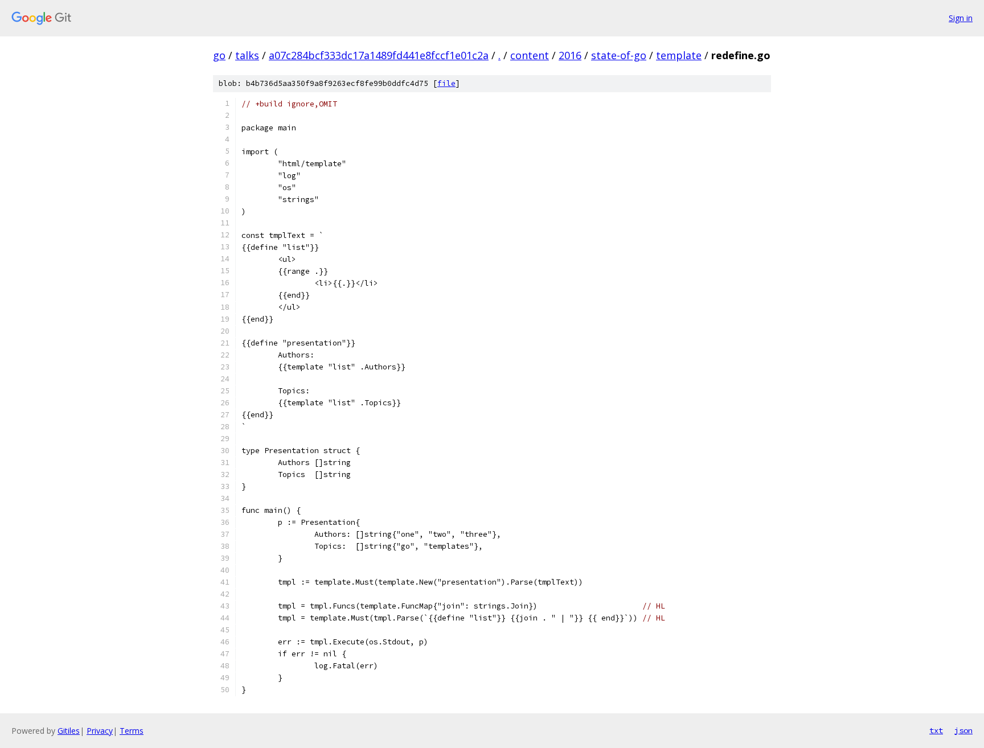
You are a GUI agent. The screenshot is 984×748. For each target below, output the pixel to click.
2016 (570, 55)
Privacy (100, 730)
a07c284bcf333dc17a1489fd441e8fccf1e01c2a (379, 55)
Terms (132, 730)
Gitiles (69, 730)
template (679, 55)
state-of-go (618, 55)
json (963, 730)
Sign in (961, 18)
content (529, 55)
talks (247, 55)
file (446, 83)
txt (936, 730)
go (219, 55)
